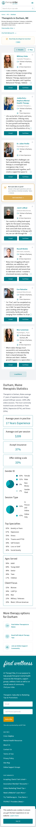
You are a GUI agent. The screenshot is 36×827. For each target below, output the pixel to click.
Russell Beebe (22, 249)
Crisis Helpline (8, 736)
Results (20, 50)
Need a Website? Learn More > (14, 792)
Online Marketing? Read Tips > (14, 788)
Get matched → (18, 198)
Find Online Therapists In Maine (20, 625)
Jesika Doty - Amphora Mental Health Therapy (23, 100)
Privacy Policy (8, 758)
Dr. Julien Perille (23, 143)
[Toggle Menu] (32, 3)
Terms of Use (8, 754)
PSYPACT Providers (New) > (13, 801)
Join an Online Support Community (19, 647)
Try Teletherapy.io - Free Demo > (15, 797)
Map (31, 50)
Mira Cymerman (22, 330)
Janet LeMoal (22, 208)
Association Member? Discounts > (15, 784)
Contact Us (7, 749)
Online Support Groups (11, 767)
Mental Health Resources (12, 740)
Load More (18, 374)
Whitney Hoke (22, 56)
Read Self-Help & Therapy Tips (20, 636)
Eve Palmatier (22, 289)
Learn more (14, 815)
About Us (6, 745)
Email (11, 88)
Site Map (6, 763)
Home (3, 15)
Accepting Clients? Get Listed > (14, 779)
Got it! (18, 821)
